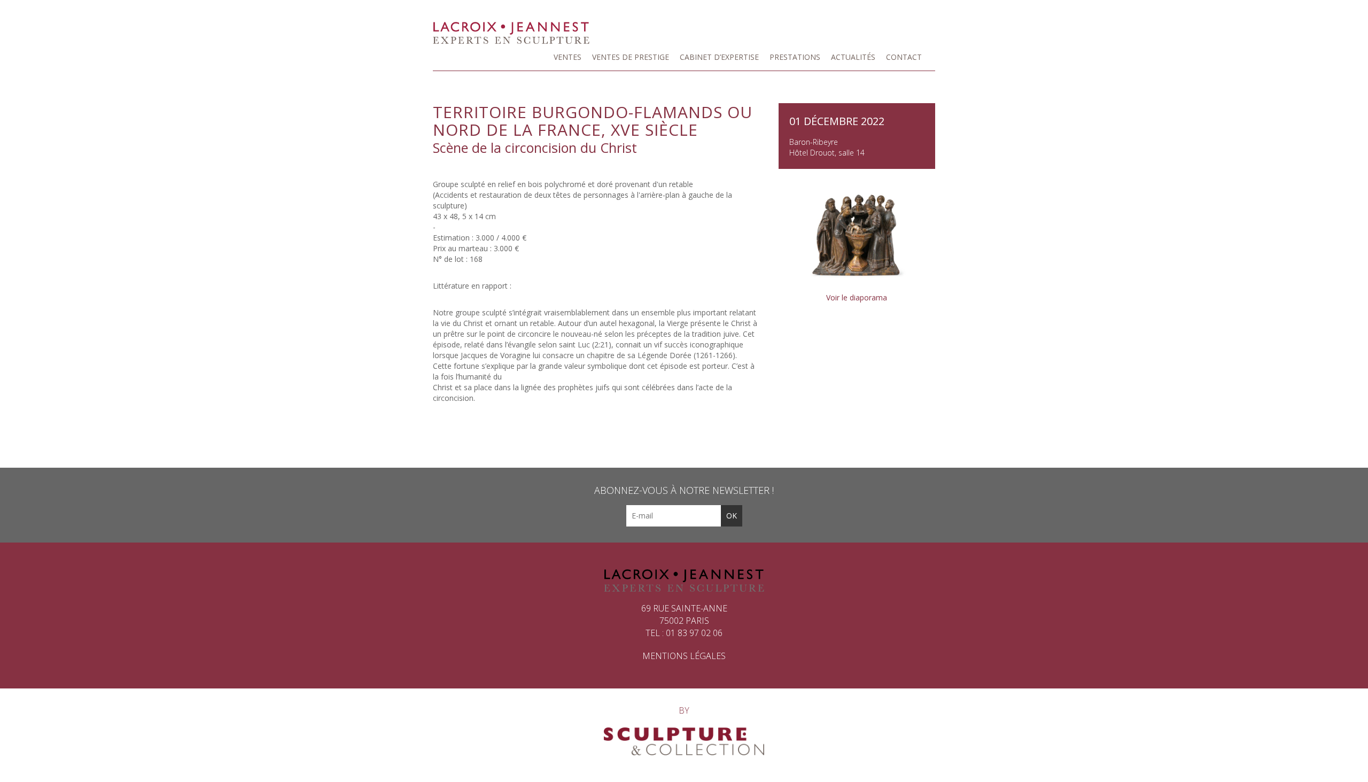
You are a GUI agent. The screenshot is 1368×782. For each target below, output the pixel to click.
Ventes (567, 57)
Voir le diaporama (856, 297)
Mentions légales (684, 656)
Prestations (795, 57)
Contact (904, 57)
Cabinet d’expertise (719, 57)
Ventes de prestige (630, 57)
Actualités (853, 57)
